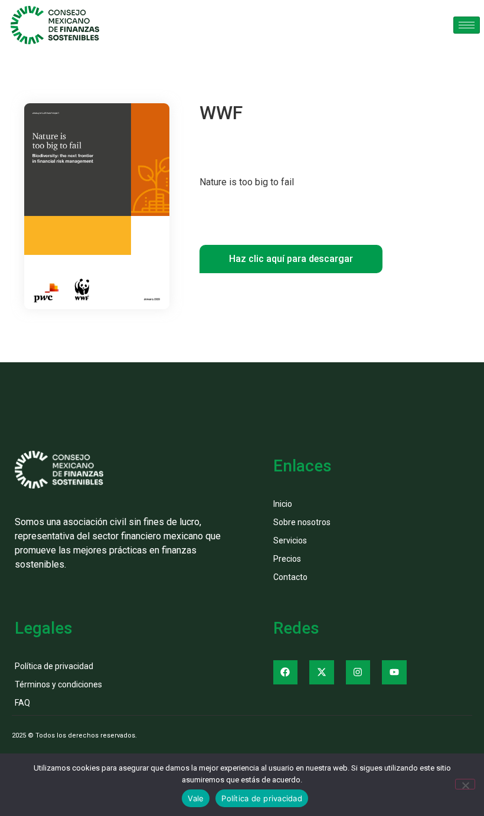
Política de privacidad (261, 798)
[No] (465, 784)
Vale (196, 798)
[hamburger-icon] (466, 25)
